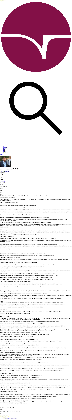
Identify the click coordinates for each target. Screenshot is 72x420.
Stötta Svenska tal (5, 152)
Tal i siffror (4, 148)
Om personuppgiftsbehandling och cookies (10, 418)
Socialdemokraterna (5, 171)
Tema (3, 146)
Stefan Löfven (2, 181)
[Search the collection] (36, 143)
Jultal (1, 171)
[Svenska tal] (36, 72)
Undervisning (5, 147)
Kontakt (4, 150)
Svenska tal (4, 417)
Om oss (4, 149)
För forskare (5, 151)
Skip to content (2, 0)
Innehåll (1, 154)
